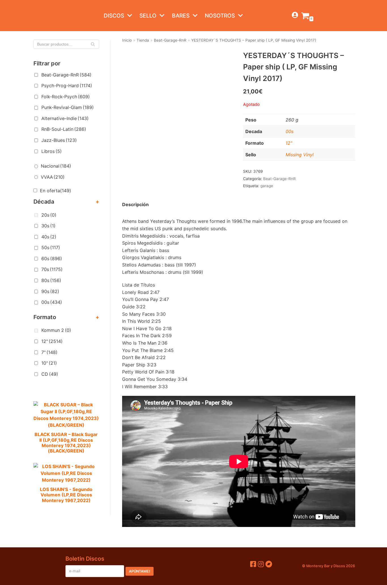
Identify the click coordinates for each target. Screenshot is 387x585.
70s (52, 269)
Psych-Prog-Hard (66, 85)
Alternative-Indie (65, 118)
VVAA (53, 177)
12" (52, 341)
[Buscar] (92, 44)
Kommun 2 (56, 330)
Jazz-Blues (59, 140)
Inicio (127, 40)
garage (266, 185)
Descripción (135, 204)
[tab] (135, 205)
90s (50, 291)
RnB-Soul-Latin (63, 129)
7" (49, 352)
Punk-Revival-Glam (67, 107)
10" (49, 363)
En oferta (55, 190)
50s (50, 247)
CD (49, 374)
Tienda (143, 40)
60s (51, 258)
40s (48, 237)
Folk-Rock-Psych (65, 96)
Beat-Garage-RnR (66, 75)
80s (51, 280)
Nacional (56, 166)
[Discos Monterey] (45, 15)
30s (48, 226)
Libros (51, 151)
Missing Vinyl (300, 154)
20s (48, 215)
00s (51, 302)
